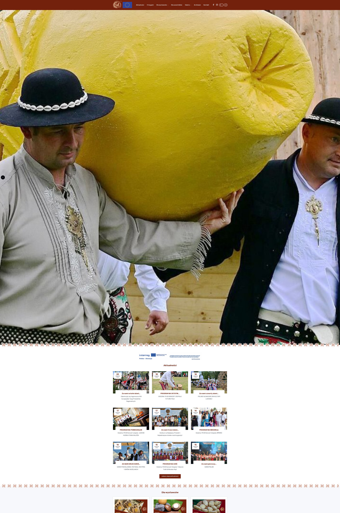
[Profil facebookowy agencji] (213, 5)
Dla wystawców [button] (161, 5)
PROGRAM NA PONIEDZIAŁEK (131, 430)
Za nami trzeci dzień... (170, 430)
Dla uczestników (176, 5)
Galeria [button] (187, 5)
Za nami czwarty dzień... (209, 393)
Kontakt (206, 5)
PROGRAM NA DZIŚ (170, 464)
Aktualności (140, 5)
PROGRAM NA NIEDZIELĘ (208, 430)
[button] (337, 177)
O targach (150, 5)
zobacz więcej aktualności (170, 476)
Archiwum (197, 5)
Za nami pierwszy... (208, 464)
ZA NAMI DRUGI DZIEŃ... (131, 464)
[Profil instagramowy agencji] (217, 5)
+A (225, 5)
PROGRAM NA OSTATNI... (170, 393)
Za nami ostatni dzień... (131, 393)
